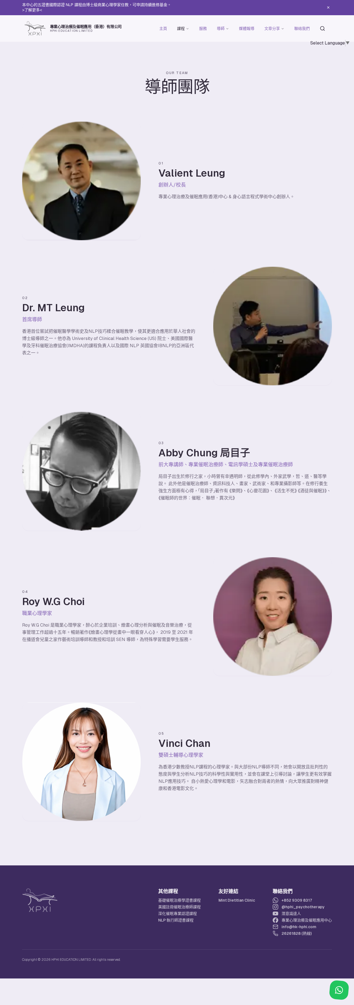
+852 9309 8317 (297, 900)
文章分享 (272, 28)
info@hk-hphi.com (299, 927)
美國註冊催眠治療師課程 (179, 907)
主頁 (163, 28)
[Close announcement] (328, 7)
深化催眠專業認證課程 (177, 913)
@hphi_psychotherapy (303, 907)
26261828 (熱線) (297, 933)
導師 (221, 28)
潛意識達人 (291, 913)
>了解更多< (32, 10)
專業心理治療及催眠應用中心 (307, 920)
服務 (203, 28)
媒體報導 (246, 28)
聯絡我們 (302, 28)
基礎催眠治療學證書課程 (179, 900)
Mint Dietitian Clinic (236, 900)
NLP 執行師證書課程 (176, 920)
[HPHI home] (40, 900)
